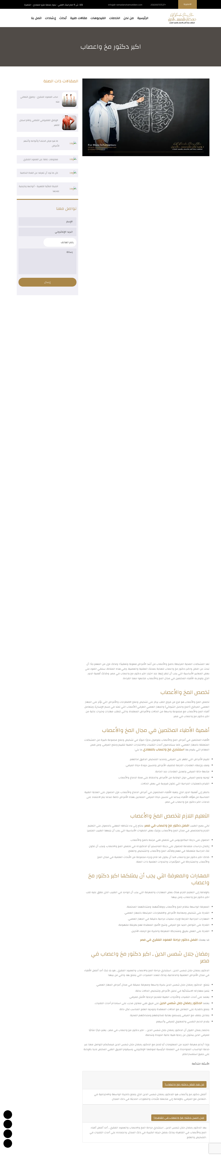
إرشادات (50, 18)
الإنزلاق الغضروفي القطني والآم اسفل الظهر (39, 122)
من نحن (129, 18)
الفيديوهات (98, 18)
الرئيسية (142, 18)
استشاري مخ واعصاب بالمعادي (163, 749)
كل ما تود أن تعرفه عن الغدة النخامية (39, 173)
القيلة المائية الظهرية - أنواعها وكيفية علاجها (39, 188)
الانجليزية (187, 4)
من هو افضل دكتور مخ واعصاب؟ (184, 1084)
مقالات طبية (78, 18)
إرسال (47, 282)
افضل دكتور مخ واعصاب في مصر (167, 825)
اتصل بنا (36, 18)
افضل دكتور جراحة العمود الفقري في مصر (169, 939)
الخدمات (114, 18)
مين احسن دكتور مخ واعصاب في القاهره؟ (178, 1117)
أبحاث (63, 18)
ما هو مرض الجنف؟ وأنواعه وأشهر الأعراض (41, 143)
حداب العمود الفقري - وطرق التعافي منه (39, 99)
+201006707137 (158, 5)
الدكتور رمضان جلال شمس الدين (181, 1003)
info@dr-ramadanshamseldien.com (125, 5)
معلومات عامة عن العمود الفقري (40, 159)
